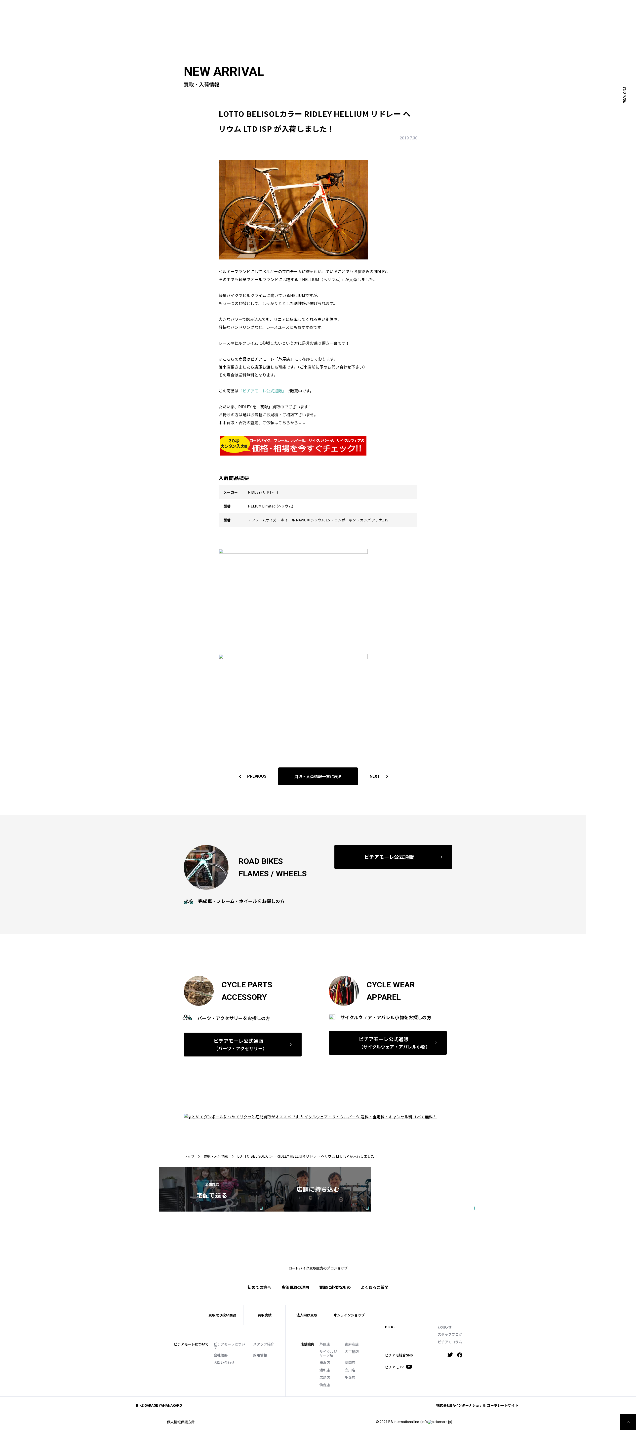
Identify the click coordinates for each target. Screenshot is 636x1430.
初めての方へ (381, 17)
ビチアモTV (394, 1367)
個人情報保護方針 (181, 1421)
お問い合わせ (224, 1362)
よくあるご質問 (496, 17)
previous (256, 776)
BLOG (390, 1327)
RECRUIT (504, 9)
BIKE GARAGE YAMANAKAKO (159, 1405)
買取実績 (406, 17)
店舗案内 (308, 1344)
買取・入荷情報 (215, 1156)
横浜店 (324, 1362)
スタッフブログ (450, 1334)
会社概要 (221, 1355)
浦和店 (324, 1370)
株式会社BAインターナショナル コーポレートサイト (477, 1405)
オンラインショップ (349, 1314)
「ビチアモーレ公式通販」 (262, 391)
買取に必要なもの (335, 1287)
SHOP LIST (432, 9)
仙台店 (324, 1385)
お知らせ (445, 1327)
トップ (189, 1156)
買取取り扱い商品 (222, 1314)
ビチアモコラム (450, 1342)
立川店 (350, 1370)
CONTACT (483, 9)
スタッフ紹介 (263, 1344)
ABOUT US (394, 9)
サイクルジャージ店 (328, 1353)
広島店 (324, 1377)
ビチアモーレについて (229, 1345)
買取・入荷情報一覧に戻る (318, 776)
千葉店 (350, 1377)
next (375, 776)
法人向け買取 (430, 17)
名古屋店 (352, 1351)
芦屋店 (324, 1344)
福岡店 (350, 1362)
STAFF (413, 9)
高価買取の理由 (295, 1287)
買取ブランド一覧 (462, 17)
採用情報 (260, 1355)
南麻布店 (352, 1344)
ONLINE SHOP (458, 9)
